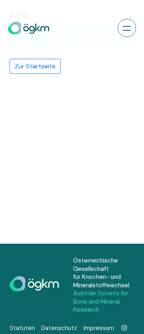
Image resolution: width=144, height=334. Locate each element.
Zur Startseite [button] (35, 66)
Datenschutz (59, 328)
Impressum (99, 328)
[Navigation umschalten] (127, 28)
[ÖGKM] (28, 28)
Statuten (22, 328)
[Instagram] (124, 328)
